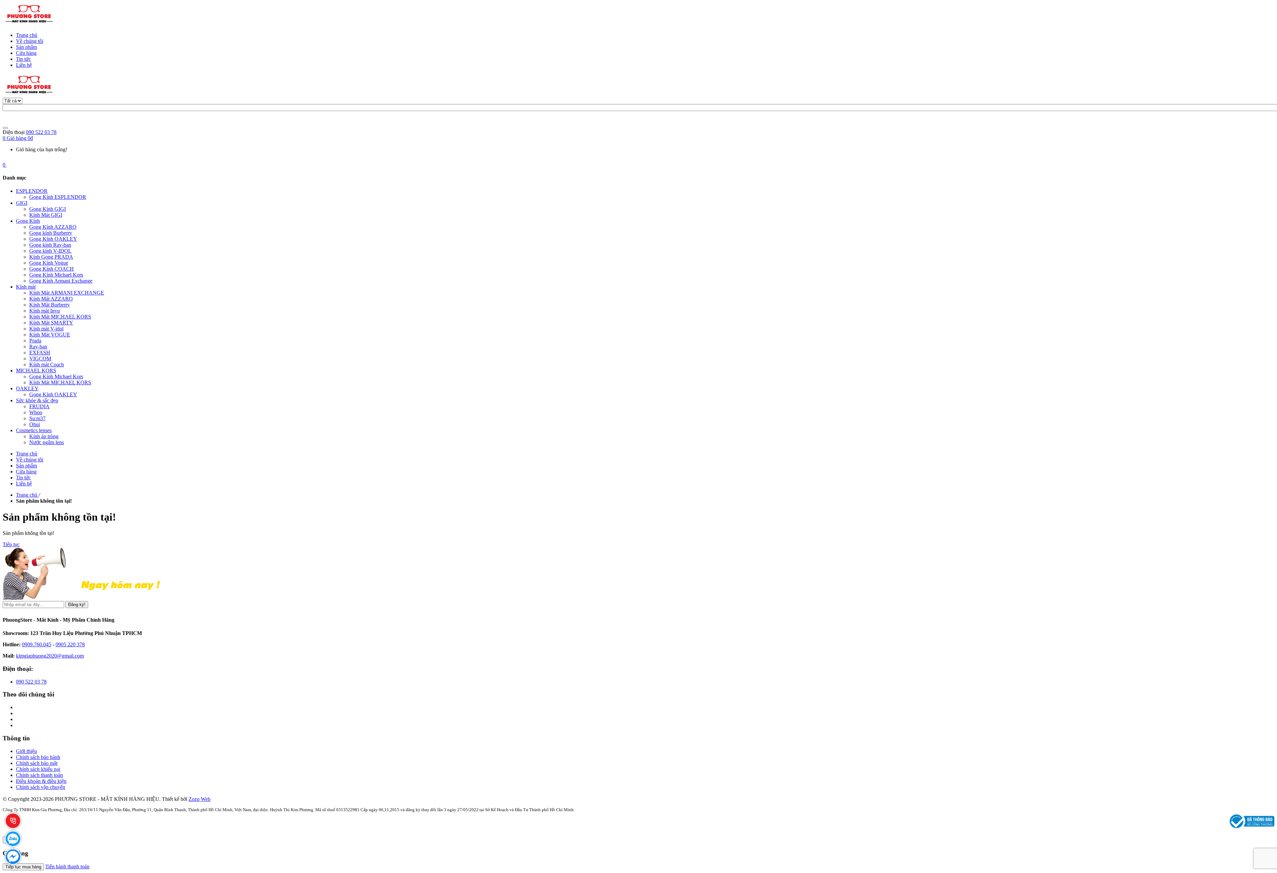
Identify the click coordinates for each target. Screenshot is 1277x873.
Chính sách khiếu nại (38, 769)
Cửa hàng (26, 53)
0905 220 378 (70, 644)
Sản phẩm (26, 47)
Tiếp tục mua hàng (23, 866)
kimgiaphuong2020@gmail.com (50, 656)
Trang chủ (26, 35)
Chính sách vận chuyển (40, 787)
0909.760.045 (36, 644)
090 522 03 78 (41, 132)
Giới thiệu (26, 751)
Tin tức (23, 59)
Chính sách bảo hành (38, 757)
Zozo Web (200, 799)
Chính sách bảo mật (37, 763)
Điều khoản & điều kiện (41, 781)
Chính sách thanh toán (39, 775)
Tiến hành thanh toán (67, 866)
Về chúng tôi (29, 41)
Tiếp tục (11, 544)
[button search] (5, 128)
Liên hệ (24, 65)
